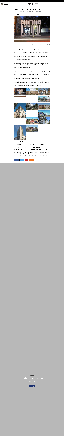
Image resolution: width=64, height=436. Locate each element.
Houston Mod (32, 81)
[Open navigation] (62, 1)
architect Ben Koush (26, 81)
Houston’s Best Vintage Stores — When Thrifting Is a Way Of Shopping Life (31, 144)
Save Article (17, 14)
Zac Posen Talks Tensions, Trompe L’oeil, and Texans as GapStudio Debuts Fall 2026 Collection (33, 150)
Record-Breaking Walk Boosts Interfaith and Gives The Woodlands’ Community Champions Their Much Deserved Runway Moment (31, 156)
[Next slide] (49, 44)
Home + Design (17, 7)
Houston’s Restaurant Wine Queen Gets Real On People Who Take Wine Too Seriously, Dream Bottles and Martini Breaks (33, 153)
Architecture (23, 7)
